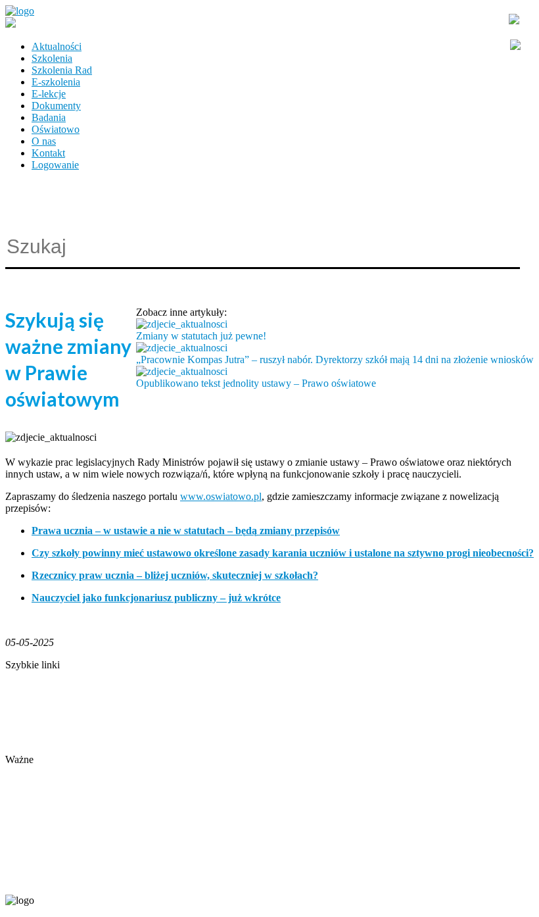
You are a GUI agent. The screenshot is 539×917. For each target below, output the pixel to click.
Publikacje (27, 712)
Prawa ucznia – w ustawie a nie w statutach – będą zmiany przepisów (186, 530)
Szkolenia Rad (62, 70)
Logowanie (55, 164)
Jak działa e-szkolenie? (52, 735)
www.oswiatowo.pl (221, 496)
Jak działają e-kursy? (48, 747)
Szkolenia (52, 58)
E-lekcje (49, 93)
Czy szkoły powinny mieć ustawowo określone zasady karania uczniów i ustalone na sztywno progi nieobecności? (283, 552)
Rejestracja (28, 771)
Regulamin (28, 724)
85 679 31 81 (29, 878)
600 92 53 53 (84, 878)
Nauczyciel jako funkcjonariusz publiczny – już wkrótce (156, 597)
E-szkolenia (56, 81)
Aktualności (57, 46)
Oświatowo (56, 129)
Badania (49, 117)
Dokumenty (56, 105)
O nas (44, 141)
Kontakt (48, 153)
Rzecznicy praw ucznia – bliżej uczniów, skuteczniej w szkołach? (175, 575)
